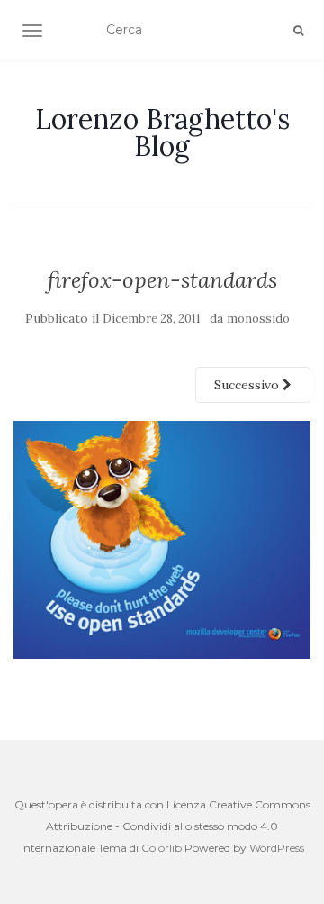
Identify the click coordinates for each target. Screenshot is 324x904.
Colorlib (161, 847)
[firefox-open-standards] (162, 539)
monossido (258, 318)
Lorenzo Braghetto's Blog (162, 132)
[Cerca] (298, 30)
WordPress (276, 847)
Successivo (248, 385)
